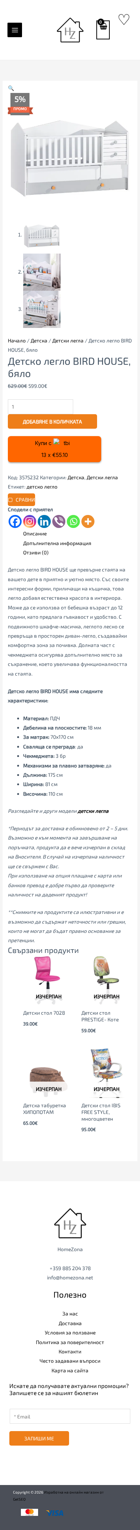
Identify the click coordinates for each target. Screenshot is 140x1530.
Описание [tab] (35, 533)
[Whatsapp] (73, 521)
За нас (70, 1313)
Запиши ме (39, 1438)
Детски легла (68, 340)
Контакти (70, 1351)
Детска (39, 340)
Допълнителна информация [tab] (57, 543)
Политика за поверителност (70, 1342)
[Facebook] (15, 521)
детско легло (42, 486)
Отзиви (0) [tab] (36, 552)
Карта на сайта (70, 1370)
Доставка (70, 1323)
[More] (87, 521)
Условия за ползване (70, 1332)
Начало (17, 340)
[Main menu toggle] (14, 30)
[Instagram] (29, 521)
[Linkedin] (44, 521)
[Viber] (58, 521)
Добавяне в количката (52, 421)
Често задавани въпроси (70, 1360)
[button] (11, 88)
